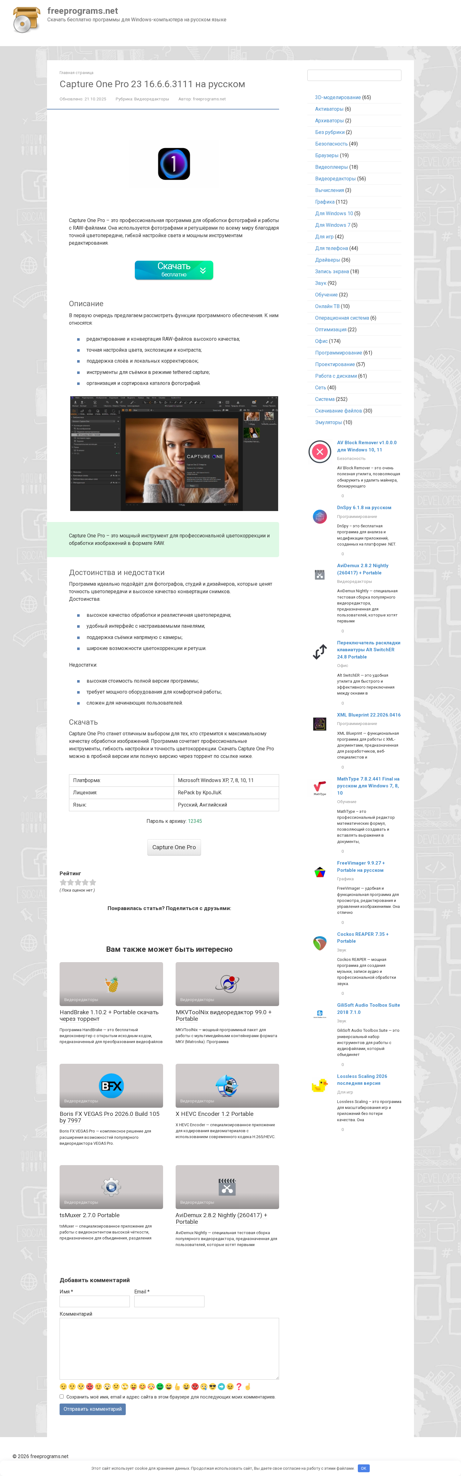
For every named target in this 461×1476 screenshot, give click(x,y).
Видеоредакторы (151, 98)
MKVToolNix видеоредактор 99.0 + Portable (224, 1015)
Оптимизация (331, 330)
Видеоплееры (331, 167)
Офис (321, 341)
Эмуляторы (328, 422)
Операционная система (342, 318)
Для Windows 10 (334, 213)
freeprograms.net (82, 11)
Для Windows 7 (332, 225)
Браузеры (327, 155)
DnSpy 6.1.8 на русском (364, 507)
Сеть (320, 388)
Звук (320, 283)
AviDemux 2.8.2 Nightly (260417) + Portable (221, 1218)
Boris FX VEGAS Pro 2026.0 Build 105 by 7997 (110, 1117)
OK (363, 1468)
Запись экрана (332, 271)
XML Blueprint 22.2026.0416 (369, 715)
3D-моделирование (338, 97)
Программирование (338, 353)
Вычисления (329, 190)
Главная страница (76, 72)
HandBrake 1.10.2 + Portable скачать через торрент (109, 1015)
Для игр (324, 237)
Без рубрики (330, 132)
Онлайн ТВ (327, 306)
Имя (66, 1292)
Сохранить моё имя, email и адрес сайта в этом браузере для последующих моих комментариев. (171, 1397)
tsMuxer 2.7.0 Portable (89, 1215)
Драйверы (327, 260)
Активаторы (329, 109)
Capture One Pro (174, 847)
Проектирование (335, 364)
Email (142, 1292)
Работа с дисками (336, 376)
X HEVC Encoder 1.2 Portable (214, 1113)
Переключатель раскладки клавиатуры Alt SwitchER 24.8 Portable (368, 650)
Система (325, 399)
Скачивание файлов (338, 411)
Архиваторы (329, 121)
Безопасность (331, 144)
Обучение (326, 295)
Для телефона (331, 248)
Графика (325, 202)
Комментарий (76, 1314)
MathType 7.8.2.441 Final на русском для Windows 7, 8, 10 (368, 786)
